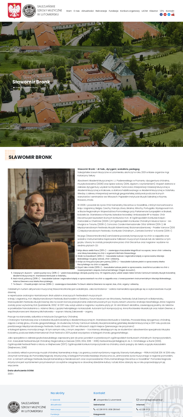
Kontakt (170, 10)
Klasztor (154, 10)
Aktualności (87, 10)
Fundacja (113, 10)
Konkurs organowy (130, 10)
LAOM (145, 10)
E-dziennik (55, 400)
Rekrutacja (101, 10)
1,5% (162, 10)
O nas (77, 10)
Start (69, 10)
